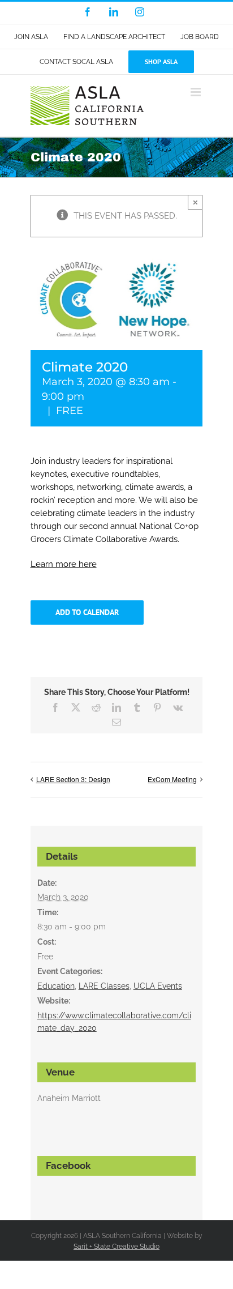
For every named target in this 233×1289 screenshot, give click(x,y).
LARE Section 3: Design (73, 779)
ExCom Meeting (172, 779)
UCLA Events (157, 986)
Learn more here (64, 564)
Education (56, 986)
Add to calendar (87, 612)
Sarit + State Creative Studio (116, 1246)
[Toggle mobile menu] (196, 92)
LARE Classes (104, 986)
